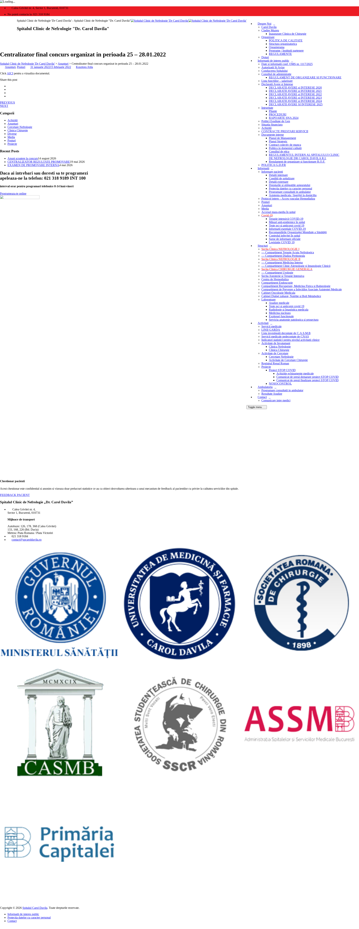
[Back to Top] (2, 927)
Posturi (265, 202)
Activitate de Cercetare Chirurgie (288, 360)
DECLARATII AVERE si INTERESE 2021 (295, 91)
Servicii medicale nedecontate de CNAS (285, 336)
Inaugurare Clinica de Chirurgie (287, 33)
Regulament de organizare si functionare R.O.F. (297, 161)
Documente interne (272, 134)
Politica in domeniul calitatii (285, 148)
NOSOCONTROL (280, 383)
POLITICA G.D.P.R (273, 165)
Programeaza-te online (13, 193)
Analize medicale (279, 302)
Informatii (263, 168)
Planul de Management (282, 138)
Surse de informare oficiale (284, 239)
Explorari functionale (281, 316)
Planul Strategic (278, 141)
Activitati (263, 323)
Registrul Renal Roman (275, 363)
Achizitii (266, 128)
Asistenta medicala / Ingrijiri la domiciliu (293, 195)
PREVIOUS (7, 102)
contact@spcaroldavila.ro (27, 539)
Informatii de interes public (273, 60)
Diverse (12, 133)
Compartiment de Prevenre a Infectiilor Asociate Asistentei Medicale (301, 289)
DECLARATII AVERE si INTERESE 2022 (295, 94)
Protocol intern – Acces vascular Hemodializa (288, 198)
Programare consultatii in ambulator (290, 191)
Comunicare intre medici (275, 400)
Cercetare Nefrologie (281, 356)
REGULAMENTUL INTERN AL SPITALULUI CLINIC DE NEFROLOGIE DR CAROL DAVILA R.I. (304, 156)
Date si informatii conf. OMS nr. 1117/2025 (287, 64)
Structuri (263, 245)
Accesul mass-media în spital (278, 212)
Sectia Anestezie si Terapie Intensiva (282, 276)
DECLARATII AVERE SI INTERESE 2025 (296, 104)
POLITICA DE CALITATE (286, 40)
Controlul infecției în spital (284, 235)
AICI (10, 73)
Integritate (267, 107)
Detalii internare (278, 175)
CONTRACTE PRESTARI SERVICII (284, 131)
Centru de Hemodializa (275, 279)
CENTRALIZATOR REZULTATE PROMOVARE (38, 161)
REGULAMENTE (280, 54)
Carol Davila (269, 27)
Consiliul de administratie (276, 74)
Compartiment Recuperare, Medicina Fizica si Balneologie (295, 286)
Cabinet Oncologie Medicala (278, 292)
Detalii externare (278, 181)
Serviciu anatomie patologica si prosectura (293, 319)
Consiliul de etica (279, 151)
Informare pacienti (272, 171)
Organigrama (276, 47)
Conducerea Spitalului (274, 70)
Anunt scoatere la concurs (22, 158)
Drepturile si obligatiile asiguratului (289, 185)
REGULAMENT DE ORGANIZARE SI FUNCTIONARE (305, 77)
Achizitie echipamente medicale (295, 373)
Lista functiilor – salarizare (277, 80)
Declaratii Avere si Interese (277, 84)
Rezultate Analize (271, 393)
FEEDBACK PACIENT (15, 495)
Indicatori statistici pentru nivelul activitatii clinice (290, 339)
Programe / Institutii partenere (286, 50)
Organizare (267, 37)
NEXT (4, 105)
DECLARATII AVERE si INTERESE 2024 (295, 101)
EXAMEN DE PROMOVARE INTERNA (33, 165)
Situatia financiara (272, 124)
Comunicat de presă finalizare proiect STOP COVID (307, 380)
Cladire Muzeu (270, 30)
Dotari (265, 57)
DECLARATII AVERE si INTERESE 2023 (295, 97)
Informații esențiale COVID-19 (287, 228)
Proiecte (266, 366)
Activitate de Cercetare (274, 353)
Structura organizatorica (283, 43)
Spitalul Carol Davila (34, 907)
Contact (262, 397)
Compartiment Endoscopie (277, 282)
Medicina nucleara (280, 313)
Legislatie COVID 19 (281, 242)
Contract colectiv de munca (285, 144)
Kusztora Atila (84, 67)
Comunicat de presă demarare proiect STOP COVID (307, 376)
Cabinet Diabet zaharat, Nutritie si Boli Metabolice (291, 296)
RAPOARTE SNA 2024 (283, 117)
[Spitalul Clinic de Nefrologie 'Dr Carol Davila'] (188, 20)
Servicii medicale (271, 326)
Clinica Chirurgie (279, 350)
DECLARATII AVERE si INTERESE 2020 (295, 87)
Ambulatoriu (265, 387)
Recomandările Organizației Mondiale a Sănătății (298, 232)
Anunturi (266, 205)
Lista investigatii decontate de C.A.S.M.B (286, 333)
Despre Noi (264, 23)
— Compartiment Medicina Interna (282, 262)
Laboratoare (268, 299)
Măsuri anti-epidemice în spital (287, 222)
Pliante (273, 111)
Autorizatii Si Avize (273, 67)
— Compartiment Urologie (277, 272)
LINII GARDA (270, 329)
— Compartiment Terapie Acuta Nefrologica (287, 252)
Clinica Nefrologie (280, 346)
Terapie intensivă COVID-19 (286, 218)
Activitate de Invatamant (275, 343)
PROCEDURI (277, 114)
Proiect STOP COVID (282, 370)
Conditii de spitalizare (281, 178)
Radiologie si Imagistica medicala (288, 309)
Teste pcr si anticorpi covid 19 (286, 225)
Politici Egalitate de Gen (275, 121)
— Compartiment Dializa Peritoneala (283, 255)
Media (265, 208)
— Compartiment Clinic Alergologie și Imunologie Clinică (295, 265)
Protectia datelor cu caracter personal (290, 188)
